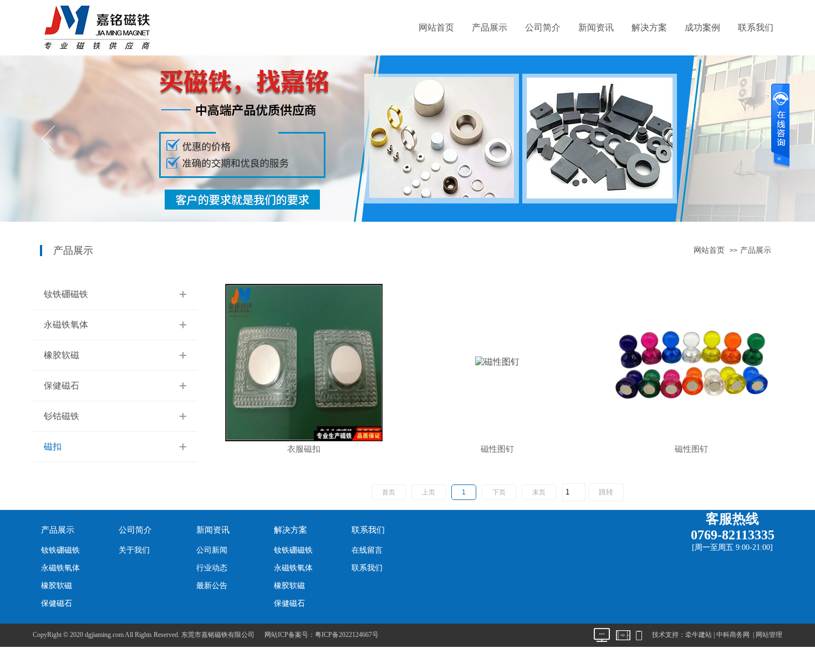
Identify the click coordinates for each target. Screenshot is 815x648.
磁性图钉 (497, 449)
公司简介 (543, 27)
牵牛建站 (698, 635)
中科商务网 (733, 635)
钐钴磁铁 (61, 416)
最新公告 (211, 585)
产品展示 (489, 27)
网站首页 (436, 27)
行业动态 (211, 568)
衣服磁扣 (303, 449)
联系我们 (755, 27)
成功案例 (702, 27)
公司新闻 (211, 550)
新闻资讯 (596, 27)
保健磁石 (61, 385)
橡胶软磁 (61, 355)
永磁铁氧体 (66, 324)
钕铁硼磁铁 (66, 294)
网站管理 (769, 635)
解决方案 (649, 27)
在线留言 (367, 550)
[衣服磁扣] (304, 361)
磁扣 (53, 446)
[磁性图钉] (497, 361)
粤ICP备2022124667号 (347, 635)
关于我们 (134, 550)
